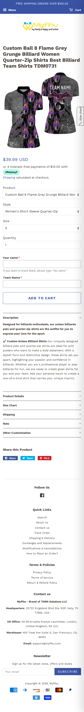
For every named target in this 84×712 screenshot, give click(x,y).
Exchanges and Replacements (42, 543)
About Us (42, 522)
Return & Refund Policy (42, 582)
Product (9, 188)
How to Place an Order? (42, 553)
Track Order (42, 532)
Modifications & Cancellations (42, 548)
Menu (12, 9)
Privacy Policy (42, 572)
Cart (77, 9)
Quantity (9, 238)
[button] (42, 317)
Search (42, 517)
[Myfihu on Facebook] (42, 496)
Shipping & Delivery (42, 538)
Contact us (42, 527)
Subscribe (68, 671)
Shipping (9, 177)
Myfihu (54, 683)
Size (6, 221)
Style (7, 204)
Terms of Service (42, 577)
